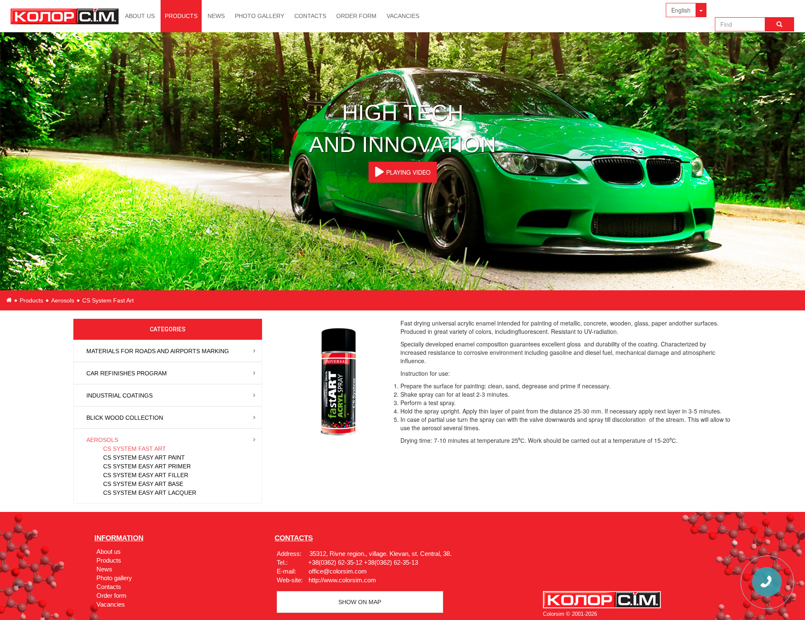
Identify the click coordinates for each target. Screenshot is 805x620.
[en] (9, 299)
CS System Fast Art (134, 448)
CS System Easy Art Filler (145, 475)
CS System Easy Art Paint (144, 457)
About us (140, 16)
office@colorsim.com (338, 571)
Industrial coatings (119, 395)
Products (181, 16)
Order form (356, 16)
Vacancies (403, 16)
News (216, 16)
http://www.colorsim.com (342, 580)
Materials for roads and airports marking (157, 351)
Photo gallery (259, 16)
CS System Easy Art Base (143, 483)
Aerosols (62, 300)
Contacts (310, 16)
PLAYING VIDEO (408, 172)
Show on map (359, 602)
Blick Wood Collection (124, 417)
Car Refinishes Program (126, 373)
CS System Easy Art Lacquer (149, 492)
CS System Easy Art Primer (147, 466)
